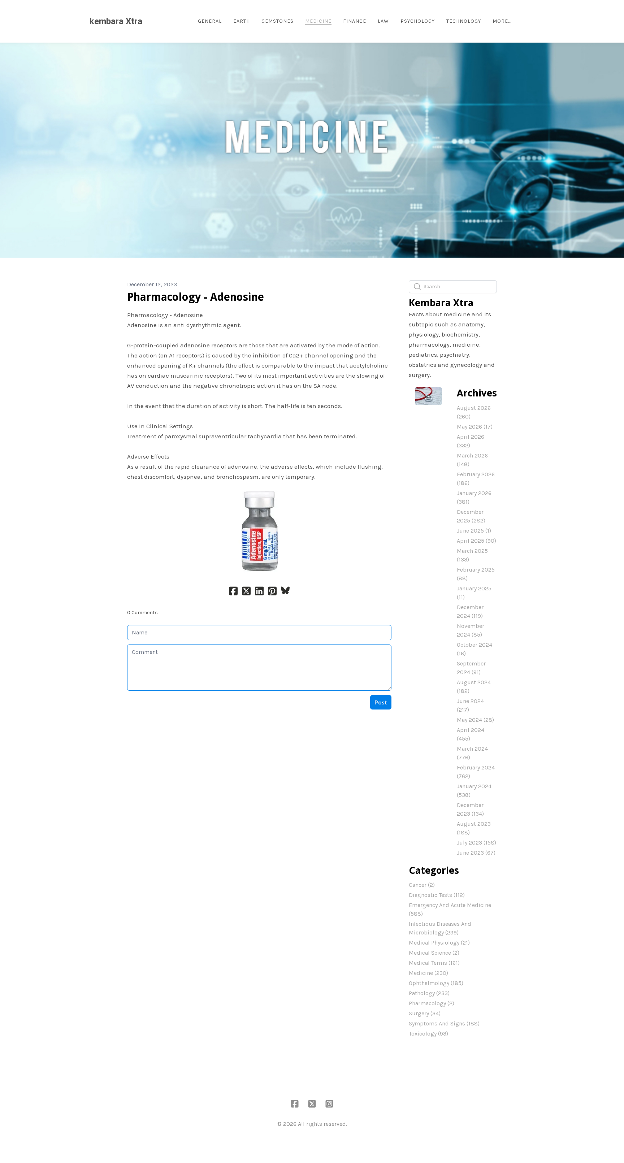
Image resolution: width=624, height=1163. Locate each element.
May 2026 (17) (475, 426)
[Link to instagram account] (329, 1103)
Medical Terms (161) (434, 962)
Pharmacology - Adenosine (195, 297)
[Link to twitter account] (312, 1103)
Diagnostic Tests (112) (437, 894)
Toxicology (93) (428, 1033)
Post (380, 702)
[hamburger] (151, 21)
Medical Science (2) (434, 952)
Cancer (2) (422, 884)
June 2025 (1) (474, 530)
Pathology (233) (429, 993)
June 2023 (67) (476, 852)
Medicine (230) (428, 972)
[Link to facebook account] (294, 1103)
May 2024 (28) (475, 719)
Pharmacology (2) (431, 1003)
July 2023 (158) (476, 842)
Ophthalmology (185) (436, 983)
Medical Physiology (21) (439, 942)
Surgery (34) (425, 1013)
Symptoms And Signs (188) (444, 1023)
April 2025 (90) (476, 540)
